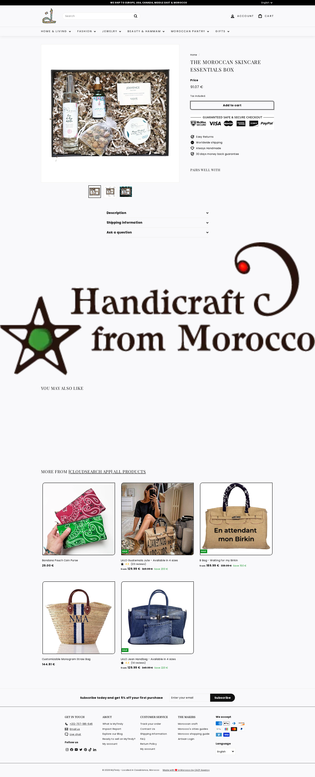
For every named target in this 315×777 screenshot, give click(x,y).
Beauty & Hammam (144, 31)
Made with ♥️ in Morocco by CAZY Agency (186, 770)
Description (116, 213)
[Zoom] (110, 113)
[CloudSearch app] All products (107, 471)
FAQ (142, 739)
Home (193, 54)
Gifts (221, 31)
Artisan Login (186, 739)
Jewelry (110, 31)
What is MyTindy (113, 723)
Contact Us (147, 729)
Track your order (150, 723)
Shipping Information (153, 733)
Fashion (85, 31)
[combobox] (101, 16)
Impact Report (112, 729)
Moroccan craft (188, 723)
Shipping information (124, 222)
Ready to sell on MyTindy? (119, 739)
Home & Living (54, 31)
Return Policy (148, 744)
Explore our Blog (113, 733)
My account (110, 744)
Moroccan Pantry (188, 31)
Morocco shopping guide (194, 733)
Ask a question (119, 232)
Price (194, 80)
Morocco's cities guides (193, 729)
